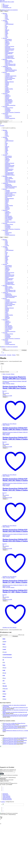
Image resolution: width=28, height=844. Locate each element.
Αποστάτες (7, 73)
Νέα (3, 4)
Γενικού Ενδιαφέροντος (10, 118)
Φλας (6, 80)
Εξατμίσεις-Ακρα (8, 77)
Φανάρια (7, 90)
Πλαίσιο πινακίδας (9, 88)
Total (6, 35)
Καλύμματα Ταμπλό (9, 50)
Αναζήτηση (24, 350)
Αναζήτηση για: (6, 350)
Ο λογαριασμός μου (7, 7)
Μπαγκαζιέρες (8, 67)
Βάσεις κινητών (8, 40)
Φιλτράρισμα (15, 636)
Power (6, 18)
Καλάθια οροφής (8, 68)
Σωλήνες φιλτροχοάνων (10, 78)
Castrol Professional (9, 24)
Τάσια (6, 54)
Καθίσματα (7, 42)
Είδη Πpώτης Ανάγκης (10, 58)
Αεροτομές (7, 74)
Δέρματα (7, 98)
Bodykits (7, 82)
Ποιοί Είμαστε (6, 5)
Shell (6, 34)
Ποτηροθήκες (8, 110)
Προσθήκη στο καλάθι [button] (7, 395)
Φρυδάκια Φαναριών (9, 81)
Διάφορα (7, 41)
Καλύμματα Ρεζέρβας (9, 48)
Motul (6, 32)
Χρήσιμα (7, 117)
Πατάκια (7, 51)
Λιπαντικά (5, 20)
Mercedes (7, 29)
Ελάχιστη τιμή (3, 634)
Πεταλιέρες (7, 108)
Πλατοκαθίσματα (8, 53)
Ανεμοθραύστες (8, 39)
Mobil (6, 31)
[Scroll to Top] (0, 815)
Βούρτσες (7, 97)
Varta (6, 14)
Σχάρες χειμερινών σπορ (10, 65)
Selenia (6, 33)
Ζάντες (6, 114)
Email (1, 771)
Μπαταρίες (5, 13)
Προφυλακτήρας (8, 79)
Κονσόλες (7, 44)
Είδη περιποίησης (9, 101)
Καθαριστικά (8, 95)
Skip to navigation (3, 1)
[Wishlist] (0, 124)
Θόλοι (6, 86)
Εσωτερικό (5, 106)
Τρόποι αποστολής (6, 797)
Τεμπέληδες (7, 111)
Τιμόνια (6, 45)
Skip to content (11, 1)
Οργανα (6, 87)
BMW (6, 21)
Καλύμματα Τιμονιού (9, 46)
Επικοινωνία (5, 6)
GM (6, 28)
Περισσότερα (5, 113)
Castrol (6, 22)
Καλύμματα (7, 47)
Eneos (6, 26)
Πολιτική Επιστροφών (7, 799)
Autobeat (3, 801)
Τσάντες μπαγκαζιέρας (10, 71)
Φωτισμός (7, 92)
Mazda (4, 374)
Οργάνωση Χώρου (9, 107)
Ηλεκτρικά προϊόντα (9, 55)
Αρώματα (7, 94)
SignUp (2, 773)
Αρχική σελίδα (3, 354)
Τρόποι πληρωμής (6, 796)
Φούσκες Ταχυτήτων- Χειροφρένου (12, 112)
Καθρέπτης (7, 91)
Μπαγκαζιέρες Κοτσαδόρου (11, 70)
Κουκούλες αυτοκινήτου (10, 105)
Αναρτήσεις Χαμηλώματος (10, 75)
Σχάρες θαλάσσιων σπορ (10, 64)
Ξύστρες (7, 104)
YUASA (7, 19)
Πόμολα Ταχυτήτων (9, 52)
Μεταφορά (5, 59)
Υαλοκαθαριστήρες (9, 57)
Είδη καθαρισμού (9, 100)
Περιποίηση (5, 93)
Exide (6, 17)
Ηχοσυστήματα (8, 115)
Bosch (6, 15)
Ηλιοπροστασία (8, 99)
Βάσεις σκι (7, 62)
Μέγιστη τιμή (21, 634)
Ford (6, 27)
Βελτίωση (5, 72)
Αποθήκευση (5, 66)
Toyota (6, 37)
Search (4, 348)
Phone (1, 772)
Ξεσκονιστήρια (8, 102)
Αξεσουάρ (5, 38)
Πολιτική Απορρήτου (7, 798)
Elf (5, 25)
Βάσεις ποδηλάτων (9, 61)
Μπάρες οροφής (8, 60)
